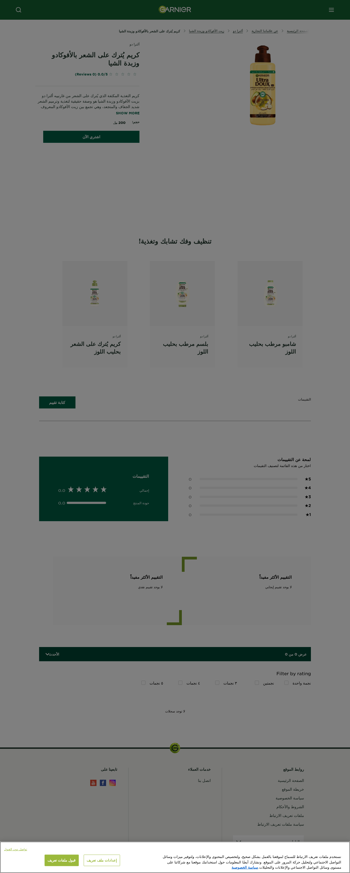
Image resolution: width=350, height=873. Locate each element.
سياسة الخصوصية (245, 867)
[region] (175, 857)
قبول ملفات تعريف (61, 860)
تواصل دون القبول (15, 849)
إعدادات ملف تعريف (102, 860)
